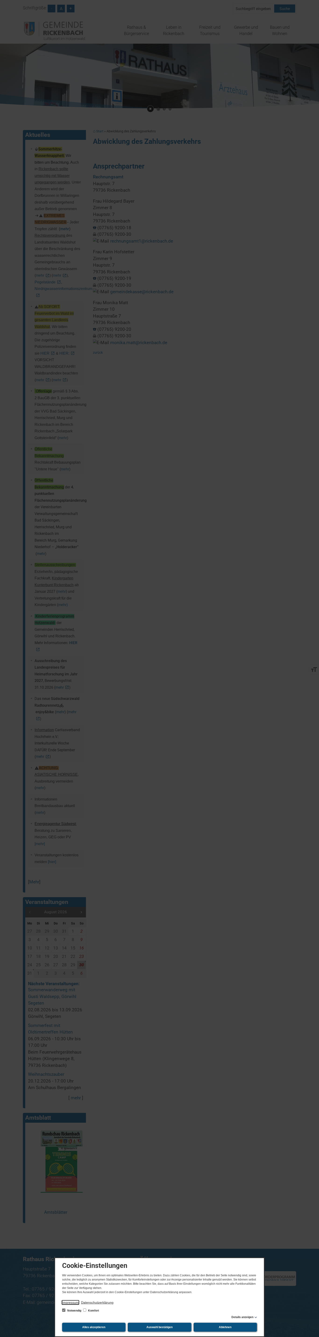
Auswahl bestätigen (159, 1327)
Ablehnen (225, 1327)
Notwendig (74, 1310)
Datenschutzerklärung (97, 1302)
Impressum (70, 1302)
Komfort (93, 1310)
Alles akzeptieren (93, 1327)
